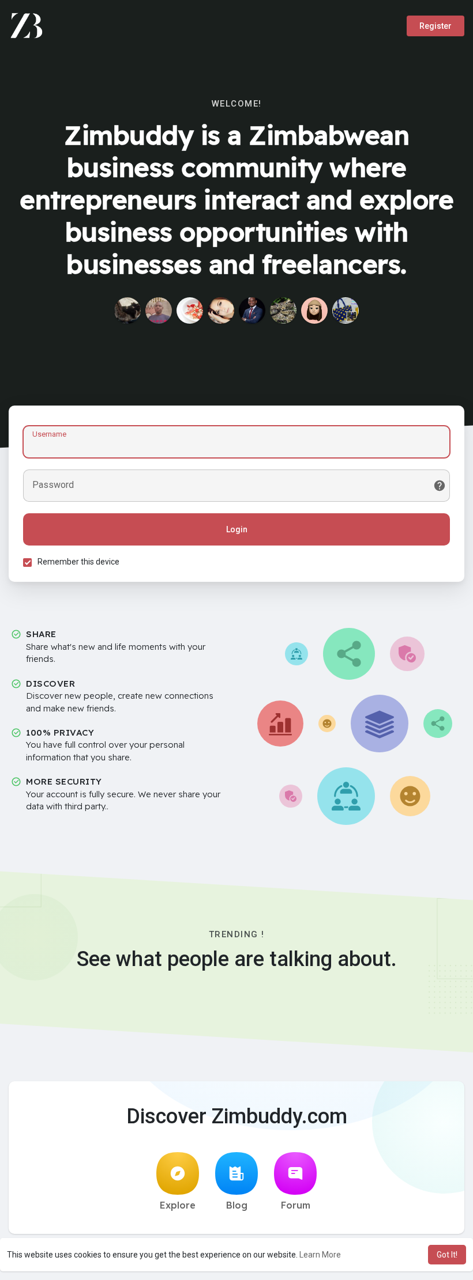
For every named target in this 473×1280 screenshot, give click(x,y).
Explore (178, 1205)
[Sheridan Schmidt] (283, 310)
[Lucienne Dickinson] (190, 310)
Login (236, 529)
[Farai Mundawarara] (345, 310)
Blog (236, 1205)
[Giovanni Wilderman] (221, 310)
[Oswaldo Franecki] (127, 310)
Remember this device (78, 561)
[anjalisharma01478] (314, 310)
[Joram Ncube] (158, 310)
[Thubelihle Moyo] (252, 310)
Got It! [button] (447, 1254)
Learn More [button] (320, 1254)
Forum (295, 1205)
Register (435, 26)
